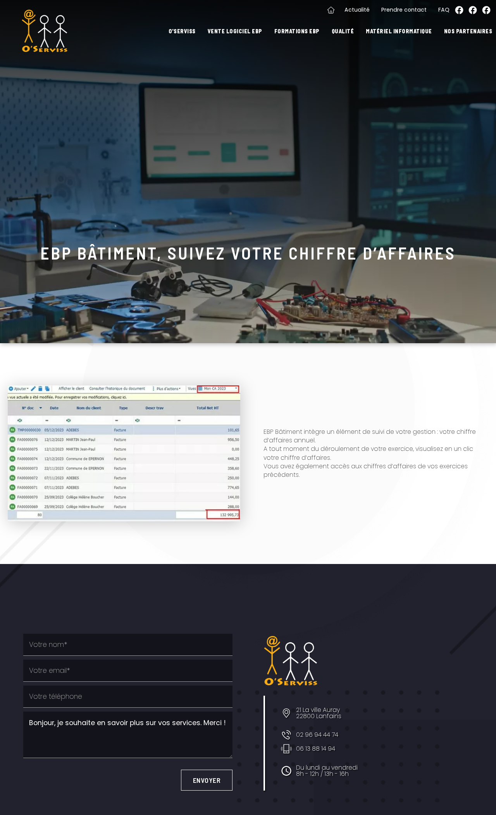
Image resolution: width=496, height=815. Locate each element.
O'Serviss (182, 31)
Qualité (343, 31)
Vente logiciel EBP (235, 31)
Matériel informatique (399, 31)
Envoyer (207, 780)
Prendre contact (404, 10)
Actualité (357, 10)
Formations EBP (297, 31)
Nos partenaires (468, 31)
